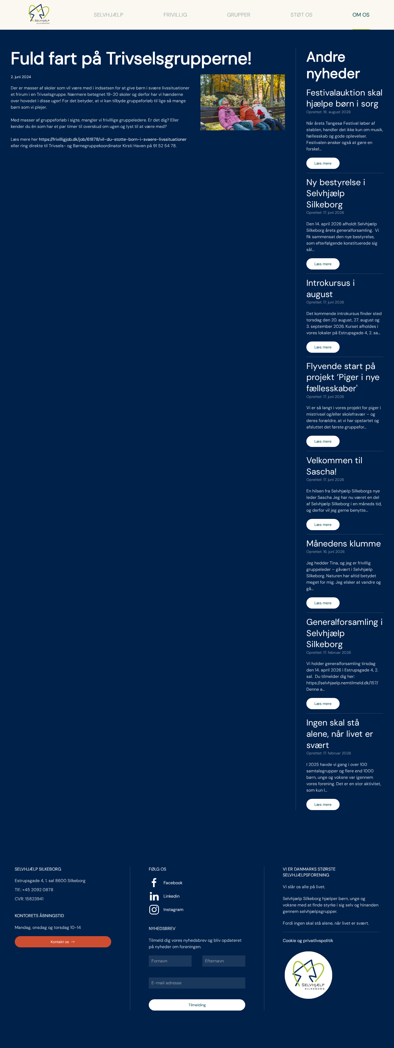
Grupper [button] (238, 14)
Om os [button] (361, 14)
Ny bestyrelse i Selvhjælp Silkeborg (335, 193)
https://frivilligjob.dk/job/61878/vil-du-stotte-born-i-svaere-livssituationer (113, 139)
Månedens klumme (343, 543)
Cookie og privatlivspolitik (308, 940)
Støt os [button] (302, 14)
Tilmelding (197, 1005)
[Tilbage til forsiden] (39, 14)
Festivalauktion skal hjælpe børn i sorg (344, 98)
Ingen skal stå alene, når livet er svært (339, 733)
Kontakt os (60, 941)
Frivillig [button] (175, 14)
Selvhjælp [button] (108, 14)
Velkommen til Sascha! (334, 466)
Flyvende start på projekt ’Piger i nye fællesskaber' (343, 377)
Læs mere (323, 163)
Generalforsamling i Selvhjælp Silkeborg (344, 633)
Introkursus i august (330, 288)
